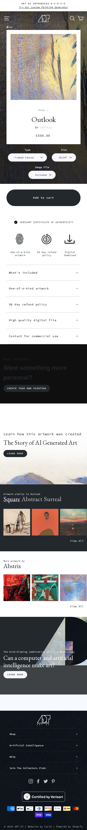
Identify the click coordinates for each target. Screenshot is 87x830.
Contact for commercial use (43, 336)
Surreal (52, 499)
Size (64, 149)
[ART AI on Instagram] (31, 781)
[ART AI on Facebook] (38, 781)
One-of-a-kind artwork (43, 288)
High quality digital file (43, 320)
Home (41, 110)
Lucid (48, 826)
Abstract (32, 499)
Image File (42, 167)
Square (11, 499)
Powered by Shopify (69, 826)
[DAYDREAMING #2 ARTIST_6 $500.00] (73, 587)
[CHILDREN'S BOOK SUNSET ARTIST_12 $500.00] (73, 522)
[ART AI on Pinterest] (53, 781)
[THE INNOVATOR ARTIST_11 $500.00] (16, 522)
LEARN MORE (15, 674)
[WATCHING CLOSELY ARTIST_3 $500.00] (45, 522)
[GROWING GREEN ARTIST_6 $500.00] (45, 587)
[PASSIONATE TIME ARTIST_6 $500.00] (16, 587)
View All (77, 541)
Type (27, 149)
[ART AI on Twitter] (46, 781)
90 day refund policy (43, 304)
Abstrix (46, 127)
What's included (43, 272)
